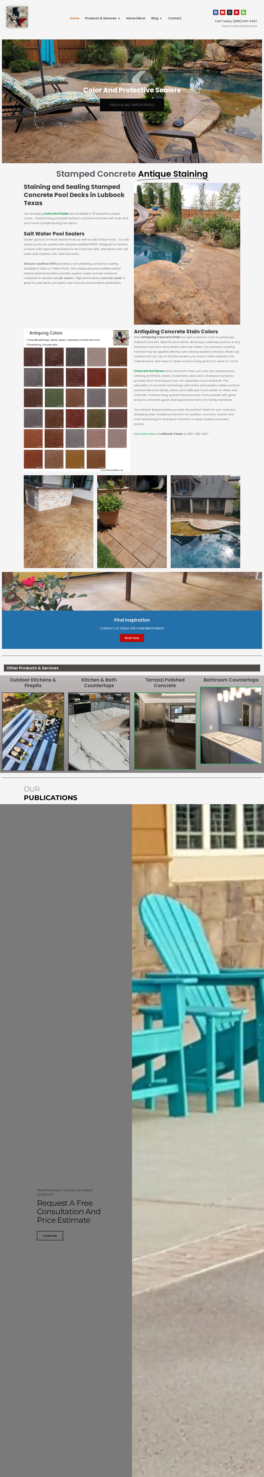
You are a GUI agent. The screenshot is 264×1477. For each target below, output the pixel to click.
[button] (126, 162)
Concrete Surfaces (149, 371)
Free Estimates (144, 434)
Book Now (132, 638)
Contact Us (50, 1235)
